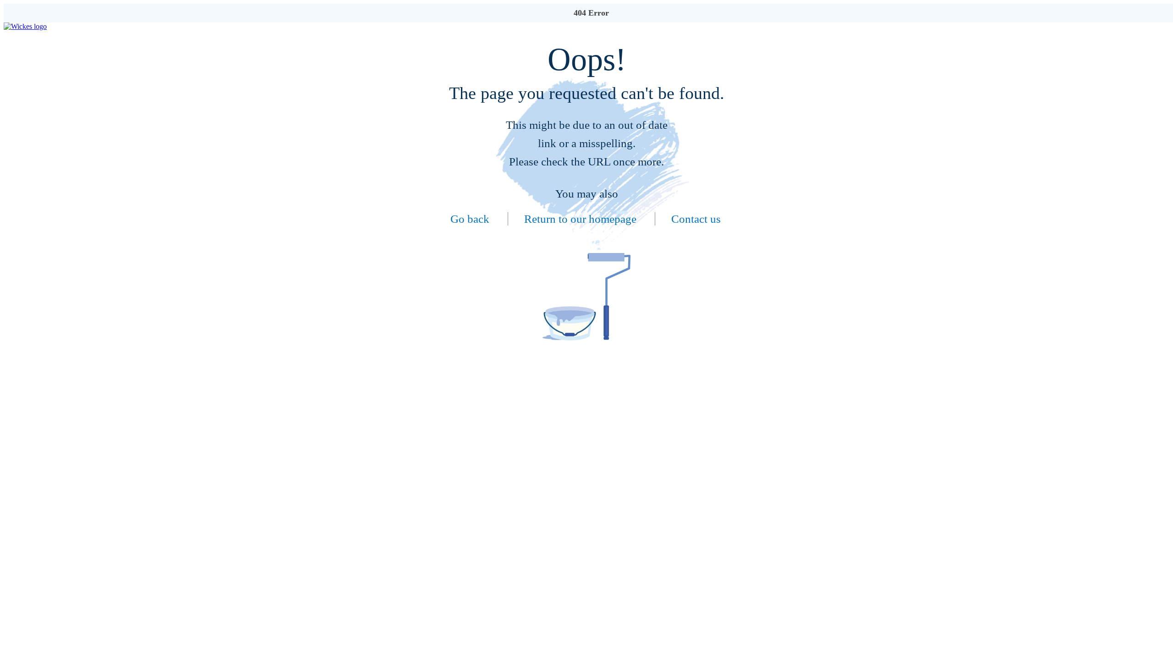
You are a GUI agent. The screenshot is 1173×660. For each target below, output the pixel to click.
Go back (469, 219)
